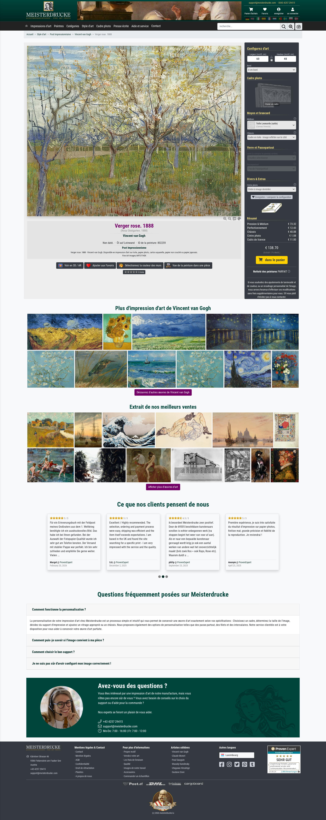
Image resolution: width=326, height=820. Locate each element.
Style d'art (88, 26)
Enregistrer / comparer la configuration (273, 197)
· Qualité (126, 764)
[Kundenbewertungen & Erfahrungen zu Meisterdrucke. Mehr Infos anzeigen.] (284, 759)
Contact (156, 26)
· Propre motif (129, 751)
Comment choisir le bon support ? (53, 652)
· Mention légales (83, 755)
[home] (26, 26)
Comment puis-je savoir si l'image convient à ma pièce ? (68, 640)
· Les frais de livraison (133, 760)
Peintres (59, 26)
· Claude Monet (178, 755)
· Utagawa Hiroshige (180, 768)
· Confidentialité (82, 764)
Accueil (29, 34)
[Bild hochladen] (298, 26)
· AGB (77, 760)
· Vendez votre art (131, 755)
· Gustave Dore (178, 772)
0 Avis (141, 272)
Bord (249, 65)
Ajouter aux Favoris (102, 265)
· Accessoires (129, 772)
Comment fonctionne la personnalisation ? (59, 609)
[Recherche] (283, 26)
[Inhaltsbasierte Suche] (290, 26)
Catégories (72, 26)
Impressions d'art (41, 26)
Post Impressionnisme (60, 34)
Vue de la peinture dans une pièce (190, 265)
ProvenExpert (62, 562)
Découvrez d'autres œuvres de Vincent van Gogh (163, 392)
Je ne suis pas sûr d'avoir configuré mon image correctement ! (71, 663)
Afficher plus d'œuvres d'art (163, 487)
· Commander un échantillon (136, 776)
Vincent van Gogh (83, 34)
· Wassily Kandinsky (180, 764)
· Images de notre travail (134, 768)
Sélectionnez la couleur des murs (142, 265)
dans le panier (273, 260)
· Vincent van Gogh (179, 751)
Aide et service (140, 26)
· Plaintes (79, 772)
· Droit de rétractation (84, 768)
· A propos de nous (83, 776)
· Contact (79, 751)
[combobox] (271, 69)
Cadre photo (103, 26)
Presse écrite (121, 26)
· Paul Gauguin (178, 760)
